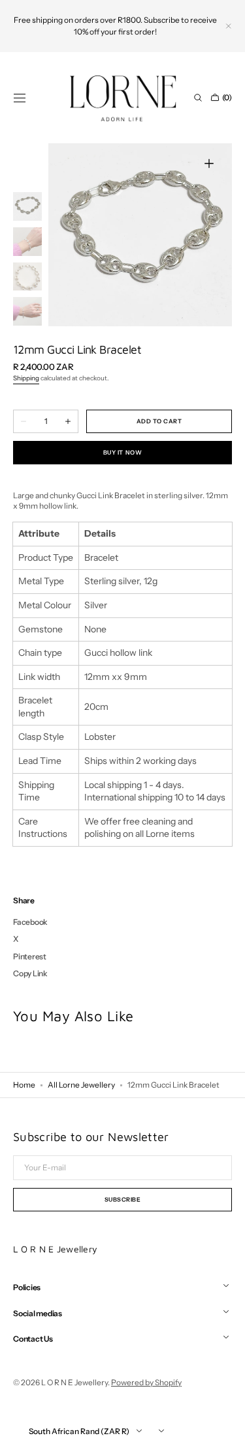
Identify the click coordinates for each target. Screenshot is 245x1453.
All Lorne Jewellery (81, 1085)
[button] (19, 97)
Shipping (26, 378)
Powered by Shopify (146, 1382)
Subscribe (123, 1199)
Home (24, 1085)
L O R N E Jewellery (74, 1382)
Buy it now (122, 452)
